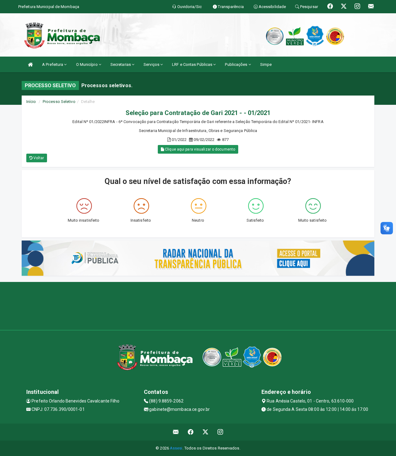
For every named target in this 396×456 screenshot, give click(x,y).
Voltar (38, 158)
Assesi (176, 448)
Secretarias (121, 64)
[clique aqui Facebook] (190, 432)
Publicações (236, 64)
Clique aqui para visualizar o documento (199, 149)
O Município (87, 64)
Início (31, 101)
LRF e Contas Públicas (192, 64)
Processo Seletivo (59, 101)
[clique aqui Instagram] (220, 432)
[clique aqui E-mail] (175, 432)
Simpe (266, 64)
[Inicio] (30, 64)
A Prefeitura (53, 64)
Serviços (152, 64)
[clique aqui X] (205, 432)
